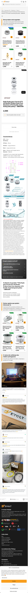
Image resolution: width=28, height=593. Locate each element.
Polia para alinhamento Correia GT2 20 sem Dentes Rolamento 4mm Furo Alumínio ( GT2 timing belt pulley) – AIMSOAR (20, 65)
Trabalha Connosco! (6, 545)
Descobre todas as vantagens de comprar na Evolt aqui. (13, 276)
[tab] (14, 127)
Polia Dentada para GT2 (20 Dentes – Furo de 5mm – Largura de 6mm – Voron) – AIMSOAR (20, 348)
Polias (18, 10)
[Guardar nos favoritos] (2, 16)
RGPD (3, 543)
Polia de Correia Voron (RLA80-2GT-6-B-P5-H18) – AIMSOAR (7, 327)
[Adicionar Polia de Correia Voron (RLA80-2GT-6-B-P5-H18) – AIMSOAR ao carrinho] (12, 322)
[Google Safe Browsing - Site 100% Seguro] (6, 523)
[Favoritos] (21, 1)
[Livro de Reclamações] (14, 523)
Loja (2, 10)
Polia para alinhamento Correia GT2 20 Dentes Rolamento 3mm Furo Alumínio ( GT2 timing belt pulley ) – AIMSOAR (7, 43)
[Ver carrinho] (23, 1)
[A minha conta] (25, 1)
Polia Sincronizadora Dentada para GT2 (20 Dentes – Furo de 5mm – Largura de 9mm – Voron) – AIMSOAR (20, 328)
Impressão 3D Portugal (9, 251)
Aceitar (14, 581)
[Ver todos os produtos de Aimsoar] (7, 98)
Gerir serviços (4, 577)
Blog (2, 536)
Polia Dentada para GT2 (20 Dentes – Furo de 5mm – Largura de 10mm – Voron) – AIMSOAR (7, 348)
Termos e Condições (6, 537)
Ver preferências (14, 588)
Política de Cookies (13, 591)
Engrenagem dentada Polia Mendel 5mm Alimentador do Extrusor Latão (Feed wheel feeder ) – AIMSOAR (7, 65)
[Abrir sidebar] (2, 1)
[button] (14, 82)
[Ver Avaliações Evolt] (14, 428)
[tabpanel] (14, 195)
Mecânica (13, 10)
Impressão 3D (7, 10)
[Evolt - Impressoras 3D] (6, 1)
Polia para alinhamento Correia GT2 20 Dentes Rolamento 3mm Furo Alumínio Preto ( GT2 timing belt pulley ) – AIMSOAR (20, 43)
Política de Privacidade (6, 539)
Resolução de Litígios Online (7, 542)
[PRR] (13, 529)
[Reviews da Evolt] (11, 520)
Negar (14, 584)
